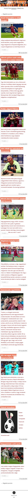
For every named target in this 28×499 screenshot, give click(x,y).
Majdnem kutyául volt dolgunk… (10, 242)
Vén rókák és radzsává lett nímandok (12, 150)
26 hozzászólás (23, 351)
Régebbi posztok (6, 14)
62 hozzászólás (23, 403)
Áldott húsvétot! (8, 407)
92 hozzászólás (23, 104)
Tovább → (5, 50)
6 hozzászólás (23, 439)
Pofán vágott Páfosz (9, 109)
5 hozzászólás (23, 236)
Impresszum (14, 495)
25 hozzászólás (23, 194)
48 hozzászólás (23, 53)
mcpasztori (11, 22)
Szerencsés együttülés (10, 290)
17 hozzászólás (23, 285)
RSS (14, 497)
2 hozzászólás (23, 144)
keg (10, 62)
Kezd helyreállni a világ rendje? (11, 19)
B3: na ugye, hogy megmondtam (9, 356)
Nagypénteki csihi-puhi (11, 444)
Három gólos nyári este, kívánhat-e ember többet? (12, 58)
